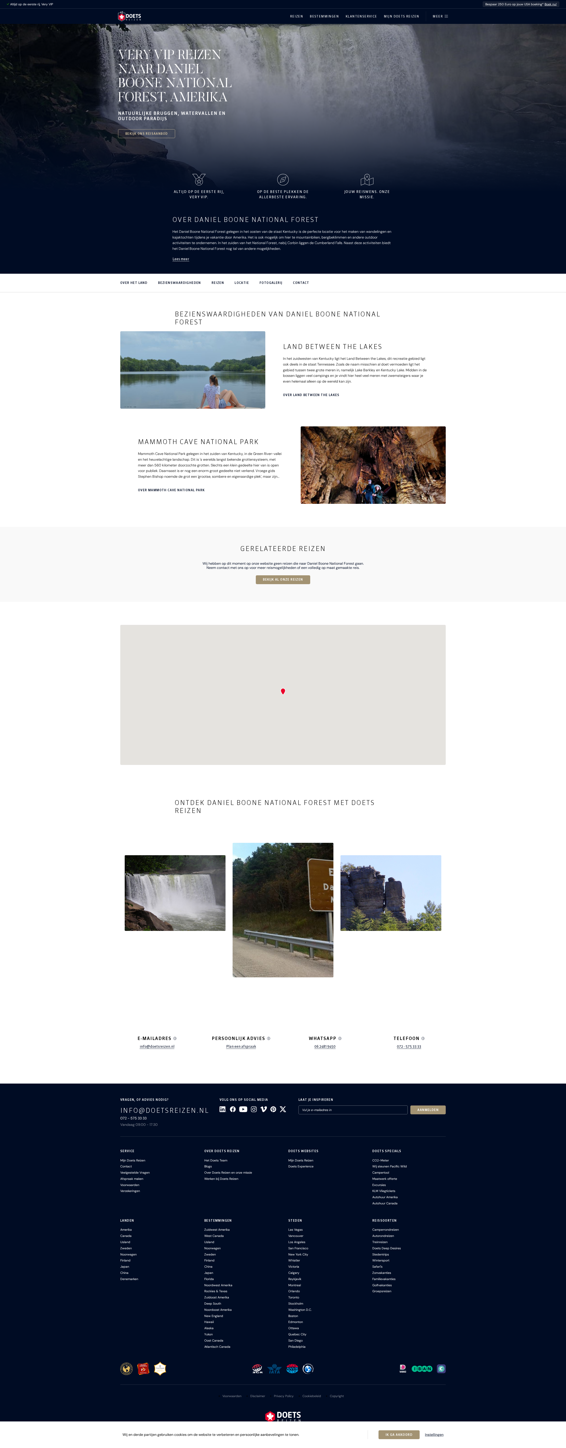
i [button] (268, 1038)
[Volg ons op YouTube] (243, 1109)
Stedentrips (380, 1254)
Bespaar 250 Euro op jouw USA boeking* (521, 4)
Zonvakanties (381, 1273)
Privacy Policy (284, 1396)
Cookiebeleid (311, 1396)
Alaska (209, 1328)
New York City (298, 1254)
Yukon (208, 1334)
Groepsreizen (381, 1291)
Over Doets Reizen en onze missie (228, 1173)
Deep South (212, 1304)
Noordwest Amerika (218, 1285)
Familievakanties (384, 1279)
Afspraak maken (131, 1179)
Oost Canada (213, 1340)
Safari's (377, 1267)
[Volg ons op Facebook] (233, 1109)
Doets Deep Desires (386, 1248)
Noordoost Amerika (218, 1310)
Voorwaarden (129, 1185)
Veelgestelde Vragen (135, 1173)
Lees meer (180, 259)
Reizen (296, 16)
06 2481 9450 (325, 1046)
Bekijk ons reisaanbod (146, 134)
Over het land (133, 283)
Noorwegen (128, 1254)
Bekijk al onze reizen (283, 580)
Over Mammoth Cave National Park (171, 490)
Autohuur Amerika (385, 1197)
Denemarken (129, 1279)
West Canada (214, 1236)
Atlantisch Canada (217, 1347)
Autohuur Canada (385, 1203)
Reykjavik (294, 1279)
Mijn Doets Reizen (401, 16)
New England (213, 1316)
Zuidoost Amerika (216, 1297)
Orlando (294, 1291)
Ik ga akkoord (399, 1435)
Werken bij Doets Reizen (221, 1179)
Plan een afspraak (241, 1046)
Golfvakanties (382, 1285)
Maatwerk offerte (384, 1179)
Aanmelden (428, 1110)
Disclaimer (257, 1396)
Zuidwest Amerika (217, 1230)
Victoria (293, 1267)
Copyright (337, 1396)
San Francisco (298, 1248)
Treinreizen (380, 1242)
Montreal (294, 1285)
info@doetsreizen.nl (157, 1046)
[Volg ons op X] (283, 1109)
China (124, 1273)
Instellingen (434, 1435)
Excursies (379, 1185)
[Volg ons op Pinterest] (273, 1109)
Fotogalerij (271, 283)
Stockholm (295, 1304)
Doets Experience (301, 1166)
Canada (126, 1236)
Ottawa (293, 1328)
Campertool (380, 1173)
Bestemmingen (324, 16)
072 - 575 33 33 (409, 1046)
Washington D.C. (300, 1310)
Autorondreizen (383, 1236)
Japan (124, 1267)
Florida (209, 1279)
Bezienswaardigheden (179, 283)
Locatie (242, 283)
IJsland (125, 1242)
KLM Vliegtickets (383, 1191)
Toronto (293, 1297)
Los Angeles (296, 1242)
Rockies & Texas (215, 1291)
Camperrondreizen (385, 1230)
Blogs (208, 1166)
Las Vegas (295, 1230)
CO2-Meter (380, 1160)
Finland (125, 1260)
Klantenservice (361, 16)
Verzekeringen (130, 1191)
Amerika (126, 1230)
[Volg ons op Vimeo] (263, 1109)
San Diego (295, 1340)
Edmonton (295, 1322)
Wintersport (380, 1260)
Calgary (293, 1273)
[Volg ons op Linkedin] (223, 1109)
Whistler (294, 1260)
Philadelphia (297, 1347)
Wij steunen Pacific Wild (389, 1166)
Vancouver (295, 1236)
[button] (175, 893)
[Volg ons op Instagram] (254, 1109)
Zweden (126, 1248)
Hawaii (209, 1322)
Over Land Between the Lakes (311, 395)
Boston (293, 1316)
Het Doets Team (215, 1160)
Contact (301, 283)
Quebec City (297, 1334)
